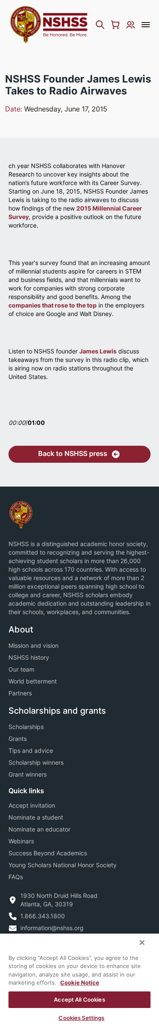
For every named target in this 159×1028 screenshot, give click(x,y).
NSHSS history (28, 657)
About (20, 629)
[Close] (142, 942)
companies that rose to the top (52, 305)
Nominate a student (35, 817)
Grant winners (27, 774)
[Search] (100, 25)
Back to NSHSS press (72, 453)
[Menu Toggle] (146, 25)
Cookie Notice (79, 982)
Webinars (21, 841)
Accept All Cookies (79, 999)
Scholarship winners (36, 762)
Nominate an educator (39, 829)
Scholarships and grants (57, 711)
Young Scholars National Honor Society (62, 865)
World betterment (32, 681)
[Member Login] (131, 25)
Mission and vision (33, 645)
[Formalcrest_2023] (20, 514)
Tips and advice (30, 750)
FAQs (15, 876)
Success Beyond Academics (47, 853)
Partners (20, 693)
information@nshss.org (52, 927)
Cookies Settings (81, 1017)
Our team (21, 669)
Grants (17, 738)
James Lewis (98, 351)
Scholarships (26, 726)
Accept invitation (31, 805)
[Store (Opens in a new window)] (115, 25)
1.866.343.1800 (42, 916)
